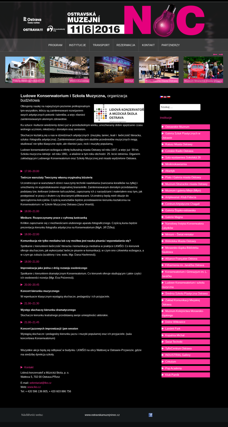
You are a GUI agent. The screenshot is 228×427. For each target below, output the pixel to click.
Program (55, 45)
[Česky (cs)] (161, 96)
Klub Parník (172, 374)
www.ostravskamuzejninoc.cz (102, 414)
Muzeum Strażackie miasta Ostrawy (203, 80)
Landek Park (172, 328)
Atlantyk (129, 80)
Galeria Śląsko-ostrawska (180, 210)
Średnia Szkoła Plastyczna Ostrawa (186, 293)
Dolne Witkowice (175, 322)
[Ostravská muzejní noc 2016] (114, 20)
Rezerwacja (126, 45)
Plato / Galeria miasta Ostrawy (161, 80)
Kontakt (148, 45)
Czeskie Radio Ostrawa (179, 151)
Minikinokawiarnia (79, 80)
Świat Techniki (173, 341)
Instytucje (77, 45)
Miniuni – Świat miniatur (179, 234)
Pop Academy (173, 368)
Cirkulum (170, 361)
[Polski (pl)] (168, 96)
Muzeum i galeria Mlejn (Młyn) (183, 190)
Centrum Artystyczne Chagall (182, 203)
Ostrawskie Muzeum (177, 126)
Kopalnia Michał (174, 335)
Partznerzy (171, 45)
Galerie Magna (174, 217)
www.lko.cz (34, 387)
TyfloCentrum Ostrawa (178, 348)
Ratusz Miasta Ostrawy (178, 144)
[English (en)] (165, 96)
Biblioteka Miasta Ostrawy (180, 241)
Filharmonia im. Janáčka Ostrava (184, 265)
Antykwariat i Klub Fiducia (180, 197)
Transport (101, 45)
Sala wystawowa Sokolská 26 (28, 80)
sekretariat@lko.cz (40, 382)
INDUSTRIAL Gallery (177, 355)
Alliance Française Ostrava (181, 258)
